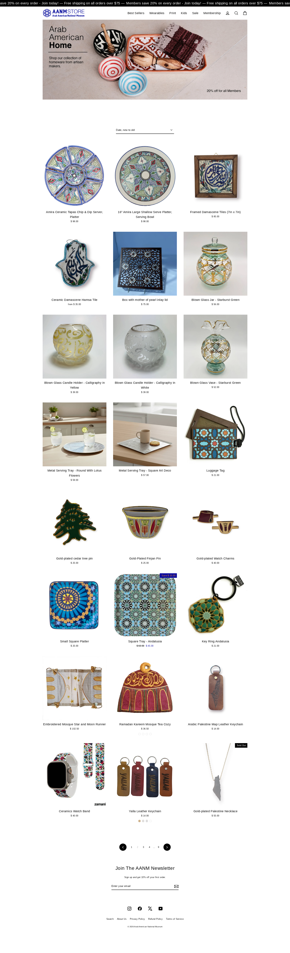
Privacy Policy (137, 919)
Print (172, 13)
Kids (184, 13)
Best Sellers (136, 13)
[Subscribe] (176, 886)
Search (110, 919)
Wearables (156, 13)
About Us (122, 919)
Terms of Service (175, 919)
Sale (195, 13)
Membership (212, 13)
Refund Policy (155, 919)
